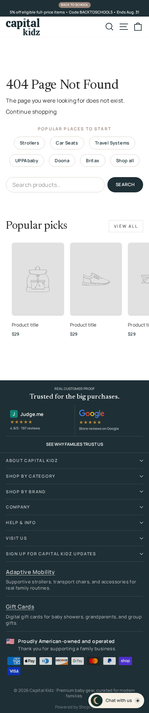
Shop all (125, 160)
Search (125, 184)
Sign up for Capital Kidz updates (51, 554)
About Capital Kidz (32, 460)
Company (18, 507)
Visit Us (16, 538)
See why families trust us (74, 444)
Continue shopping (31, 111)
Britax (92, 160)
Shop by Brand (26, 492)
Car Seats (67, 143)
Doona (62, 160)
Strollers (30, 143)
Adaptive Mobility (30, 572)
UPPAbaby (26, 160)
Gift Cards (20, 606)
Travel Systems (112, 143)
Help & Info (21, 522)
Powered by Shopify (74, 707)
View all (126, 226)
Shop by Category (30, 476)
